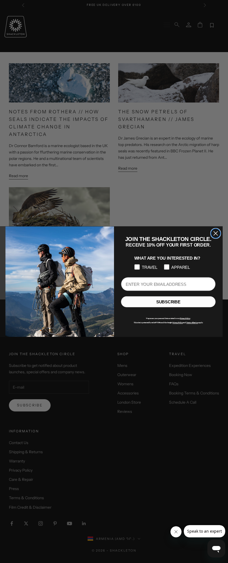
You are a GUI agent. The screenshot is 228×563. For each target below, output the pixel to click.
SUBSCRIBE (168, 301)
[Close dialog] (215, 233)
